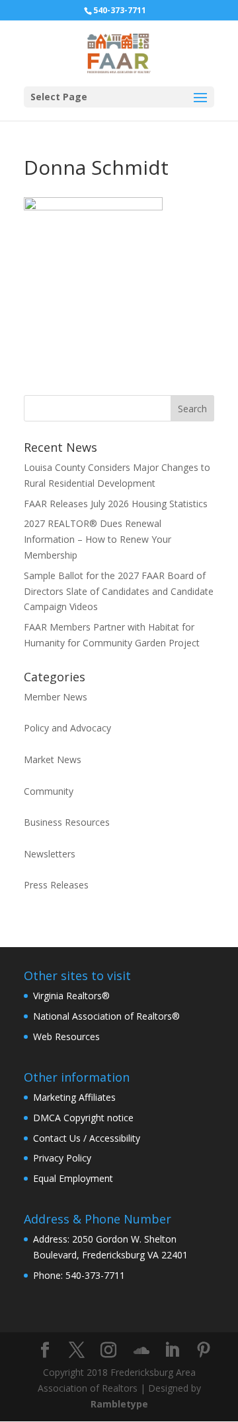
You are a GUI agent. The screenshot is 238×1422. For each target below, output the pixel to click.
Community (48, 791)
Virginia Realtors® (71, 995)
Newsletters (49, 854)
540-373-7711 (119, 10)
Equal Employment (73, 1178)
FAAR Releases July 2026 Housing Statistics (116, 503)
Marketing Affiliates (74, 1097)
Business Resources (67, 822)
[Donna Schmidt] (93, 207)
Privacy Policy (62, 1158)
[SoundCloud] (141, 1351)
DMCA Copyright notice (83, 1117)
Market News (52, 759)
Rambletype (119, 1404)
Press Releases (56, 885)
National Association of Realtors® (106, 1016)
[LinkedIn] (172, 1350)
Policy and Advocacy (67, 728)
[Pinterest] (204, 1350)
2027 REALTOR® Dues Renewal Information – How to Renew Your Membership (97, 539)
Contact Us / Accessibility (86, 1138)
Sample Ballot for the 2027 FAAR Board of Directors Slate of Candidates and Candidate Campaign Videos (119, 591)
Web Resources (66, 1036)
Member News (55, 697)
